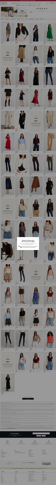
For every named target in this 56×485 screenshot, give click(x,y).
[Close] (38, 237)
